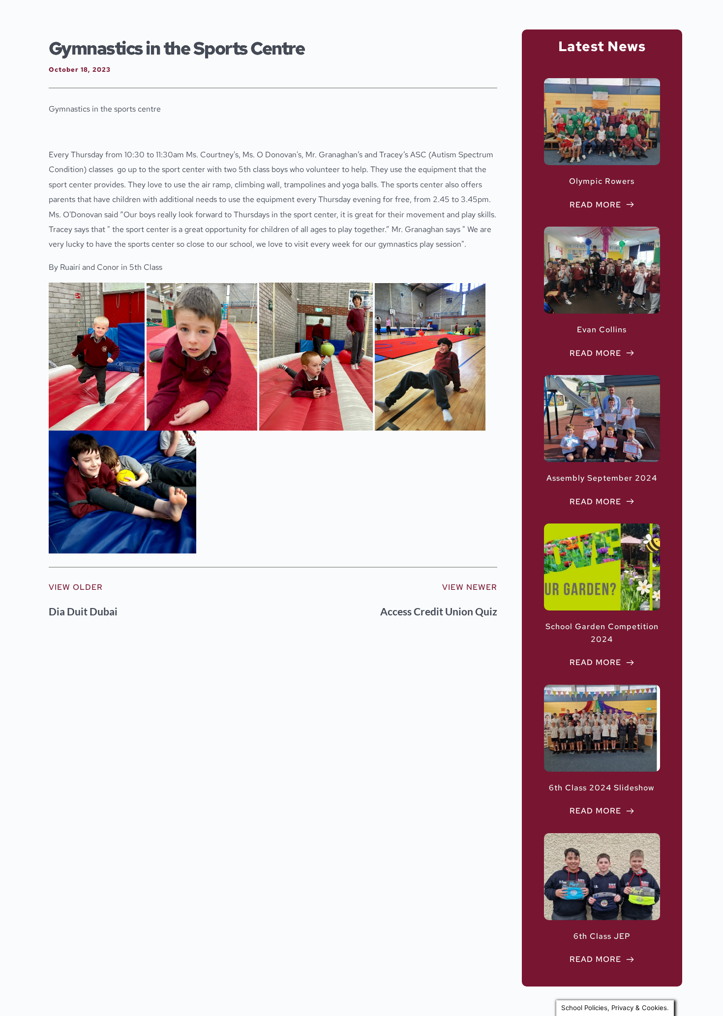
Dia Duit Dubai (83, 611)
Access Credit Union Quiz (438, 611)
